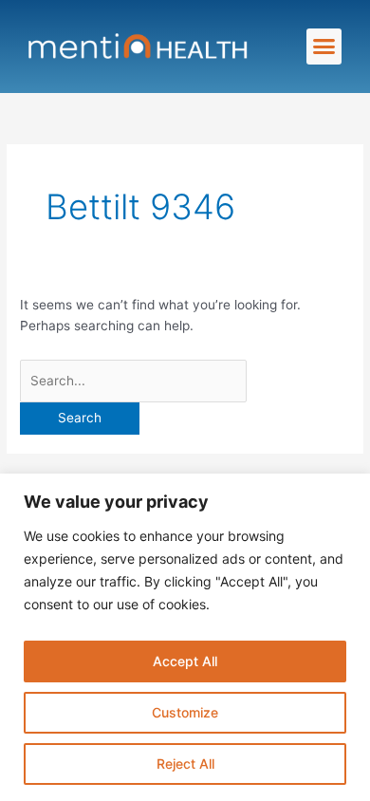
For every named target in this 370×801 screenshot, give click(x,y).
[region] (185, 637)
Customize (185, 712)
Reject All (185, 763)
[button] (324, 46)
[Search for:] (133, 380)
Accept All (185, 661)
